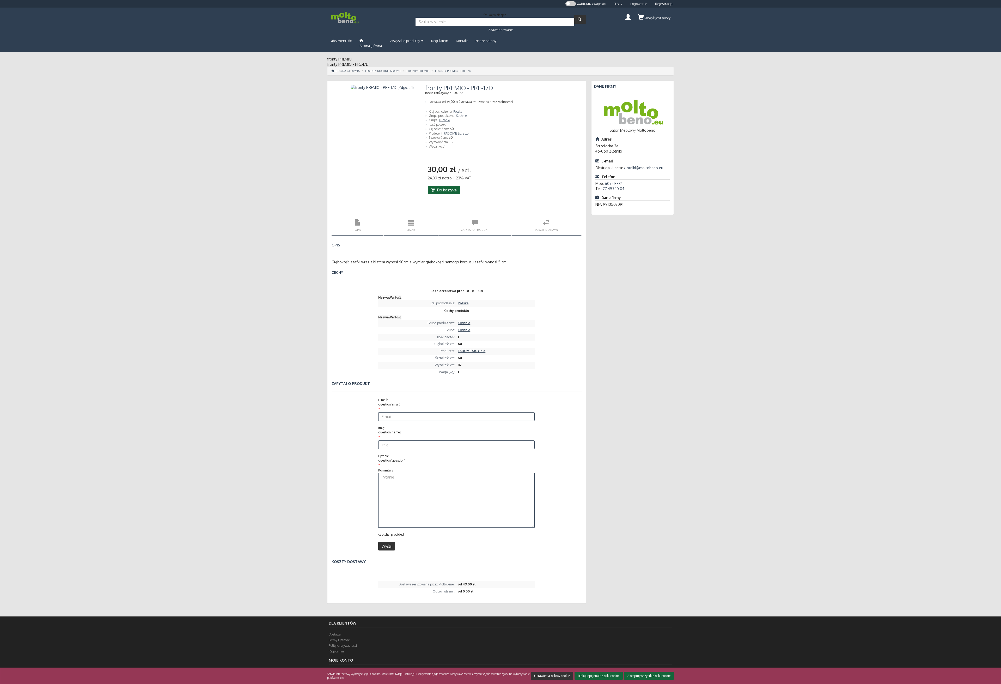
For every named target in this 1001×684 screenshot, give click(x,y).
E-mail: (389, 402)
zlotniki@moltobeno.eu (643, 168)
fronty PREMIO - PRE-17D (453, 71)
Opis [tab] (358, 229)
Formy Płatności (339, 640)
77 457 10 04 (613, 188)
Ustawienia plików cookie (552, 676)
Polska (457, 111)
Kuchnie (461, 116)
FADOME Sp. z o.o (456, 133)
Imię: (389, 430)
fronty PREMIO (418, 71)
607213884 (614, 183)
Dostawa (335, 634)
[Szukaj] (580, 19)
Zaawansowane (500, 30)
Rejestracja (664, 4)
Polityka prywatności (343, 645)
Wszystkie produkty (405, 41)
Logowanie (638, 4)
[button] (617, 4)
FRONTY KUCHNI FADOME (383, 71)
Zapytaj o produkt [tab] (475, 229)
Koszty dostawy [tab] (546, 229)
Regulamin (336, 651)
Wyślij (387, 546)
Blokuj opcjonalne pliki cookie (598, 676)
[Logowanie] (628, 16)
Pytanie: (391, 458)
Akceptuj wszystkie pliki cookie (648, 676)
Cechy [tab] (410, 229)
